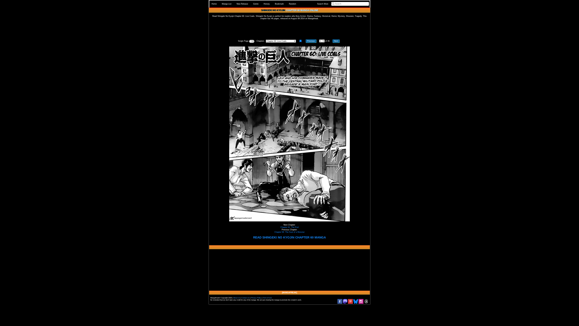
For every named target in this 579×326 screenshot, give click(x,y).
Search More (322, 4)
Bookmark (279, 4)
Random (292, 4)
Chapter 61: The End (289, 227)
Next (336, 41)
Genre (255, 4)
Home (214, 4)
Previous (311, 41)
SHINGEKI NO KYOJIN (273, 10)
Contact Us (245, 298)
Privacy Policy (256, 298)
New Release (242, 4)
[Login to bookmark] (300, 41)
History (267, 4)
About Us (236, 298)
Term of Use (267, 298)
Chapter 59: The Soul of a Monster (289, 232)
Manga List (226, 4)
